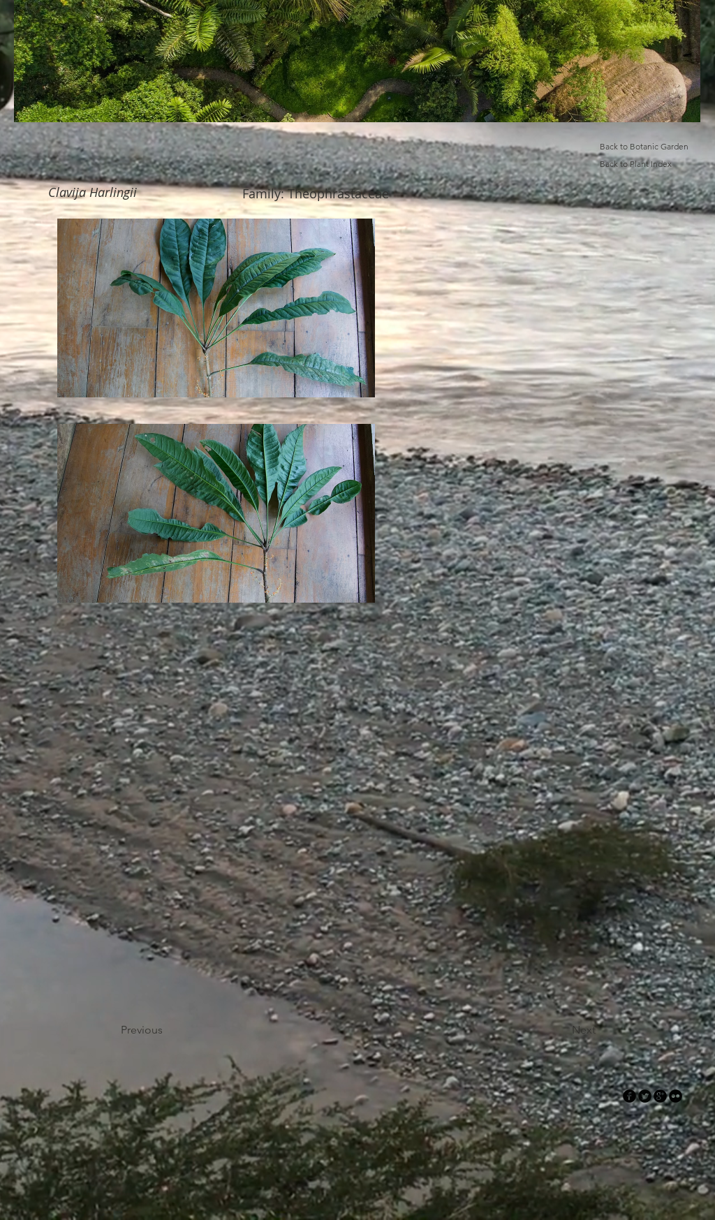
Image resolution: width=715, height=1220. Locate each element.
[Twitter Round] (644, 1096)
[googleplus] (660, 1096)
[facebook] (629, 1096)
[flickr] (675, 1096)
